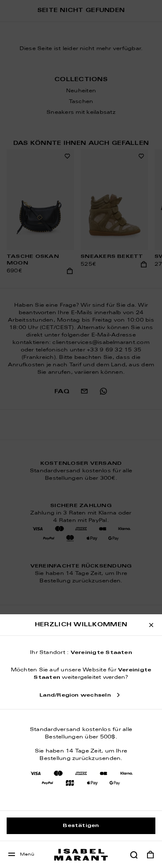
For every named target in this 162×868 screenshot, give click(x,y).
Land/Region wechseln (75, 695)
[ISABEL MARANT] (81, 854)
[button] (134, 855)
